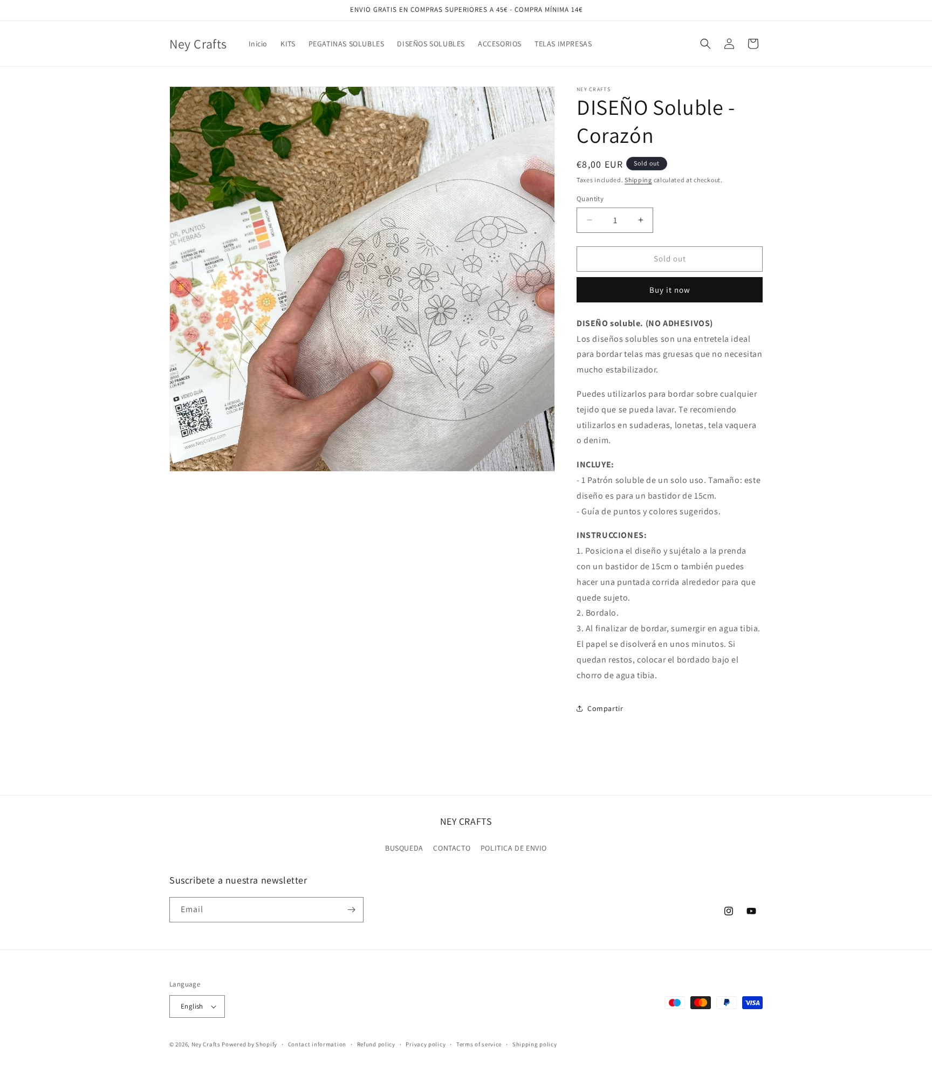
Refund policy (376, 1044)
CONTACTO (451, 848)
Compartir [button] (605, 708)
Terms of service (479, 1044)
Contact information (317, 1044)
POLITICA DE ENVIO (514, 848)
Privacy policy (426, 1044)
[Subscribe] (351, 909)
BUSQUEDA (404, 848)
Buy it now (669, 290)
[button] (705, 44)
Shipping (638, 180)
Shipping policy (534, 1044)
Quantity (590, 198)
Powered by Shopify (249, 1044)
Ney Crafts (206, 1044)
